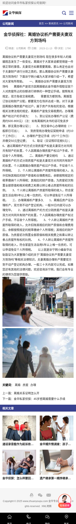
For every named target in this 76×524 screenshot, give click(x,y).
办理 (33, 384)
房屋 (25, 384)
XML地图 (46, 506)
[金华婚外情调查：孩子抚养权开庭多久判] (56, 428)
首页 (41, 23)
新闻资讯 (53, 23)
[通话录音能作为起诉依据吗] (19, 428)
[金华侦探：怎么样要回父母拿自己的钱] (19, 462)
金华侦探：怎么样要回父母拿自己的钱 (26, 478)
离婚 (17, 384)
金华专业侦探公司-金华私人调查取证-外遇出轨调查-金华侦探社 (16, 13)
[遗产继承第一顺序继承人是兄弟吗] (56, 462)
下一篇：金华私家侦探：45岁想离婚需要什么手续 (33, 398)
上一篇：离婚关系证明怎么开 (20, 393)
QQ (31, 495)
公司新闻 (68, 23)
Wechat (40, 495)
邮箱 (48, 495)
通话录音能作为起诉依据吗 (19, 444)
